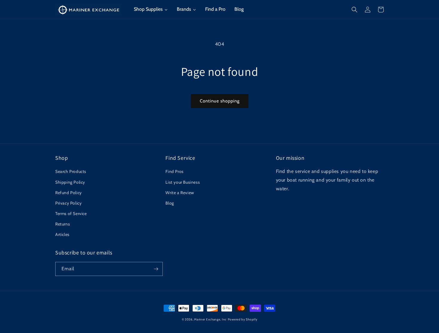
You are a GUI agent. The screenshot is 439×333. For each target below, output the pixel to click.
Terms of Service (71, 213)
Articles (62, 234)
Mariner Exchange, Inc (210, 319)
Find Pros (174, 171)
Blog (169, 203)
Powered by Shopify (242, 319)
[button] (354, 9)
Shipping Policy (70, 182)
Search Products (70, 171)
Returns (62, 224)
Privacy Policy (68, 203)
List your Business (182, 182)
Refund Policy (68, 192)
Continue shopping (220, 101)
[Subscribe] (155, 269)
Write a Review (179, 192)
